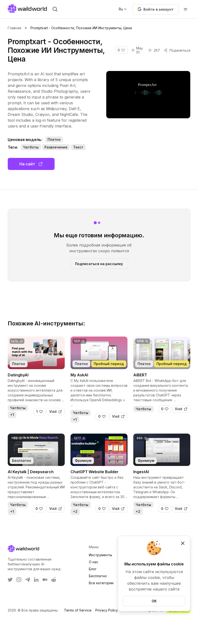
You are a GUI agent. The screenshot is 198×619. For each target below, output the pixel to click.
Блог (93, 569)
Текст (78, 147)
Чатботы (31, 147)
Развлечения (55, 147)
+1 (12, 415)
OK (154, 601)
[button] (156, 9)
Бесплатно (98, 576)
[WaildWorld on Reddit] (53, 579)
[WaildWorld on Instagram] (18, 579)
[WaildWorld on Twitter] (10, 579)
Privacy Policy (106, 610)
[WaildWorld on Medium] (44, 579)
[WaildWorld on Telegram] (27, 579)
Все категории (101, 583)
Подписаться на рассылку (99, 263)
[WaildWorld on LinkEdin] (36, 579)
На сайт (27, 164)
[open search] (55, 9)
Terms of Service (78, 610)
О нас (93, 562)
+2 (75, 511)
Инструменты (100, 555)
